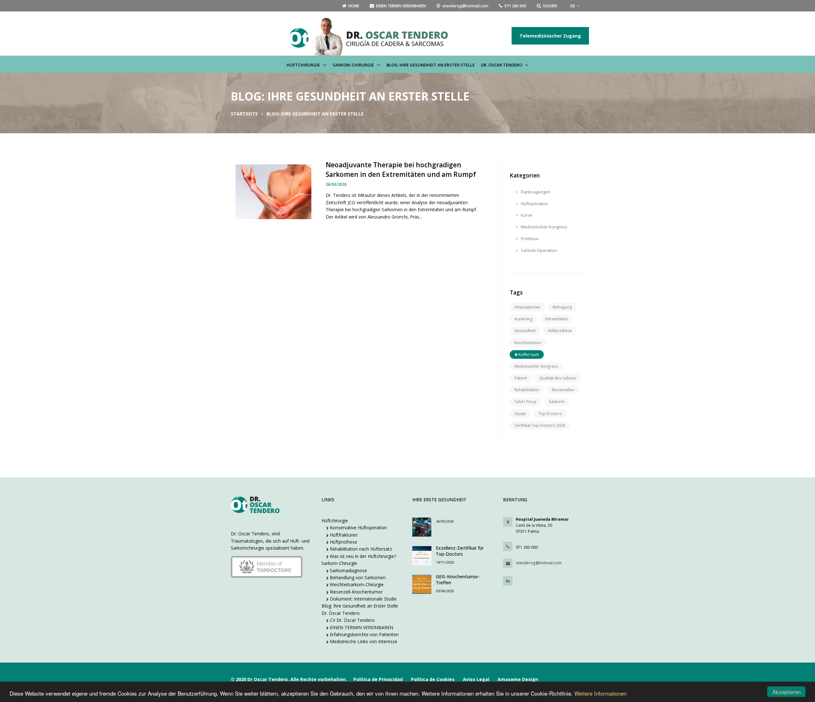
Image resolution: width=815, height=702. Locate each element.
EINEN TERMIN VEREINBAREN (361, 627)
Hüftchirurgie (304, 65)
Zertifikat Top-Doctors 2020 (539, 425)
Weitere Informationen (600, 693)
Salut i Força (525, 401)
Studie (520, 413)
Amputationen (527, 307)
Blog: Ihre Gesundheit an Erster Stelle (430, 65)
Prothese (529, 238)
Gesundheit (524, 330)
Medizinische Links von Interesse (363, 641)
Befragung (562, 307)
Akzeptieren (786, 692)
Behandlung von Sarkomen (357, 577)
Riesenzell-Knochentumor (356, 592)
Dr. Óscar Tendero (502, 65)
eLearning (523, 319)
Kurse (526, 215)
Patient (520, 378)
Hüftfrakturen (343, 535)
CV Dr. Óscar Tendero (352, 620)
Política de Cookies (433, 679)
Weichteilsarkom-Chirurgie (356, 584)
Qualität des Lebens (557, 378)
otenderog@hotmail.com (539, 563)
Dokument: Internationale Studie (363, 599)
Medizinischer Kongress (543, 227)
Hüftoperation (534, 203)
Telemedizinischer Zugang (550, 36)
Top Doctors (550, 413)
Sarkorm (556, 401)
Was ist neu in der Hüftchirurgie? (362, 556)
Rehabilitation (526, 390)
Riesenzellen (563, 390)
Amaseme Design (518, 679)
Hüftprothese (560, 330)
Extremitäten (556, 319)
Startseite (244, 114)
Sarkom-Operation (538, 250)
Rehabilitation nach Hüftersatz (360, 549)
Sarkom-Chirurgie (354, 65)
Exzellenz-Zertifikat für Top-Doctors (460, 551)
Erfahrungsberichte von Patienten (364, 634)
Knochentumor (527, 342)
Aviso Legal (476, 679)
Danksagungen (535, 192)
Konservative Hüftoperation (358, 528)
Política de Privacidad (378, 679)
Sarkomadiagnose (348, 570)
